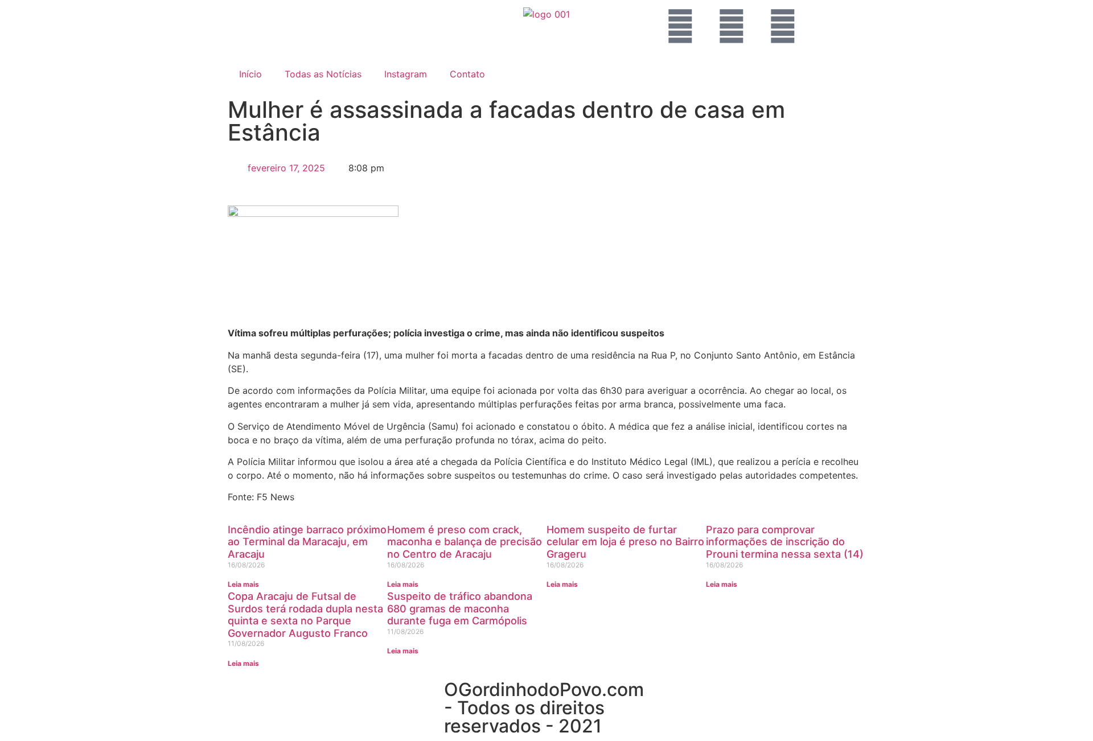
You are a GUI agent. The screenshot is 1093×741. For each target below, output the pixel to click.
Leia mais (243, 584)
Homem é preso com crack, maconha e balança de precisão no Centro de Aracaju (464, 542)
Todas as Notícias (323, 74)
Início (250, 74)
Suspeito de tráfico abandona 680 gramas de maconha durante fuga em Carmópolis (459, 608)
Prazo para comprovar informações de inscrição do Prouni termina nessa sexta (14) (785, 542)
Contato (467, 74)
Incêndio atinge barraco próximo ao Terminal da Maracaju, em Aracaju (307, 542)
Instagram (405, 74)
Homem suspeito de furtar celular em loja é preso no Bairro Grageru (625, 542)
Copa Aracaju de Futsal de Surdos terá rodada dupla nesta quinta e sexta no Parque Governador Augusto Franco (305, 614)
